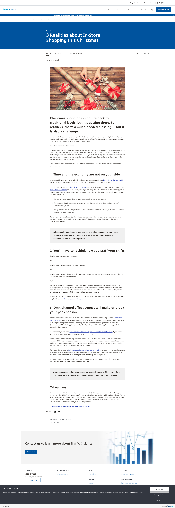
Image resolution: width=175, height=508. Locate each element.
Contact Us (31, 452)
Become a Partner (149, 3)
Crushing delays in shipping (76, 187)
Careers (91, 483)
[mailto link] (149, 53)
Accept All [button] (159, 489)
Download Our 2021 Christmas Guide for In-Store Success (70, 406)
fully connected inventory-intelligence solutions (84, 350)
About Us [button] (143, 10)
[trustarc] (170, 506)
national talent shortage (58, 190)
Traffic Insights (52, 60)
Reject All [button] (159, 500)
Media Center (93, 474)
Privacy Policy (6, 506)
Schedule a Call (163, 10)
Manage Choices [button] (159, 495)
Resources (34, 19)
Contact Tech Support (127, 474)
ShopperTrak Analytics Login (129, 483)
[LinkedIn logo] (145, 53)
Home (26, 19)
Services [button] (119, 10)
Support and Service (135, 3)
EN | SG (161, 3)
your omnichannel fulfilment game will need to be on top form (91, 332)
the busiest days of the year (73, 299)
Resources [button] (131, 10)
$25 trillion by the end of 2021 (113, 180)
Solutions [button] (108, 10)
